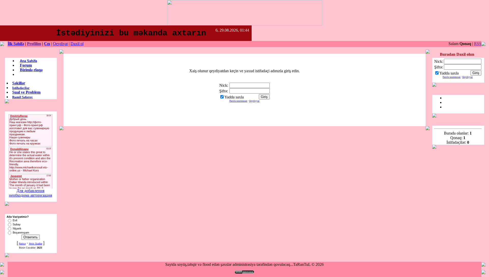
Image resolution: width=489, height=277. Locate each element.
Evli (15, 220)
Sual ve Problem (26, 92)
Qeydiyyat (254, 101)
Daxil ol (77, 43)
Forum (26, 65)
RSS (477, 43)
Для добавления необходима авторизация (30, 192)
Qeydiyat (60, 43)
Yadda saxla (234, 97)
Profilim (34, 43)
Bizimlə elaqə (31, 70)
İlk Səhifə (16, 43)
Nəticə (22, 243)
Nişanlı (17, 228)
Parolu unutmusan (238, 101)
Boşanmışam (21, 232)
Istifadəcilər (21, 88)
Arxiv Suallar (35, 243)
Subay (17, 224)
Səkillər (18, 83)
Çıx (47, 43)
